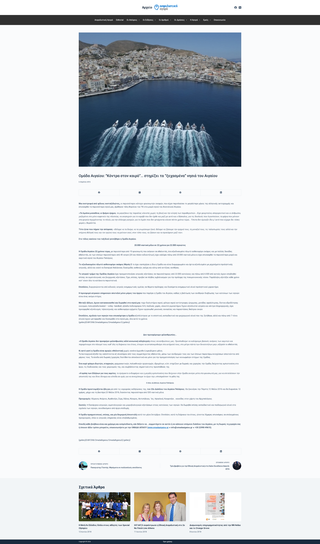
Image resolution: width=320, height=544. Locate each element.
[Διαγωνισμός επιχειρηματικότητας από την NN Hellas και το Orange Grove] (215, 506)
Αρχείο (147, 7)
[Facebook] (235, 7)
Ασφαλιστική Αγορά (104, 20)
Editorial (120, 20)
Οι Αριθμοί (164, 20)
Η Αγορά (194, 20)
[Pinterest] (180, 192)
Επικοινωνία (219, 20)
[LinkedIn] (221, 192)
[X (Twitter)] (240, 7)
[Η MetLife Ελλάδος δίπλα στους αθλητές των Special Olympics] (104, 506)
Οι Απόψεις (132, 20)
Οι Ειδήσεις (148, 20)
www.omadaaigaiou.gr (158, 427)
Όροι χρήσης (167, 542)
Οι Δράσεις (179, 20)
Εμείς (205, 20)
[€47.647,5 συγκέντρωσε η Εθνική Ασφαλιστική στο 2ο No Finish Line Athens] (160, 506)
